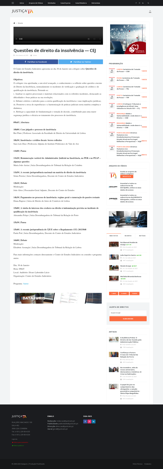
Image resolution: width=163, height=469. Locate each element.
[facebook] (136, 3)
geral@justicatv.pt (60, 429)
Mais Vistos (114, 236)
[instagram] (139, 3)
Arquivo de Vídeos (36, 3)
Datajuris (24, 464)
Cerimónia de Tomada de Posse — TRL (128, 88)
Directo (20, 23)
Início (22, 3)
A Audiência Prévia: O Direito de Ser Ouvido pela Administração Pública (130, 340)
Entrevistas (96, 3)
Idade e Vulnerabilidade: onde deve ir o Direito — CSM (129, 116)
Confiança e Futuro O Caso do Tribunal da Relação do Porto (129, 354)
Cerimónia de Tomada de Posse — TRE (128, 79)
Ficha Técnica (137, 464)
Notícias (142, 236)
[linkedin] (143, 3)
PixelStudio (41, 464)
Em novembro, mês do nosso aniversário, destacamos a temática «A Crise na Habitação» (130, 370)
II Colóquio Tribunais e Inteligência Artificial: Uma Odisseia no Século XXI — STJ (129, 106)
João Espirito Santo (128, 255)
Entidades (51, 3)
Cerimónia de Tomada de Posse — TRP (128, 96)
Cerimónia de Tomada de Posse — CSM (128, 70)
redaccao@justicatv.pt (66, 421)
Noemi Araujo (125, 266)
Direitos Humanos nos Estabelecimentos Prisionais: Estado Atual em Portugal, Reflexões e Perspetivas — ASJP (129, 137)
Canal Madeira (81, 3)
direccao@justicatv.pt (65, 426)
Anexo (26, 283)
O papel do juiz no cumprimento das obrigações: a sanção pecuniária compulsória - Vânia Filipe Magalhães (130, 389)
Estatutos (148, 464)
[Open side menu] (13, 3)
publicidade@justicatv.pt (68, 423)
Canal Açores (65, 3)
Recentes (128, 236)
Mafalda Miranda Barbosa (130, 276)
